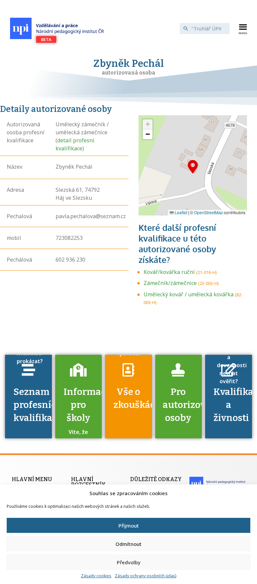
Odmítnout (128, 544)
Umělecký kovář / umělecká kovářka (189, 294)
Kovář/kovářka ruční (169, 272)
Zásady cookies (96, 576)
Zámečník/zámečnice (170, 283)
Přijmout (128, 525)
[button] (242, 28)
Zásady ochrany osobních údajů (145, 576)
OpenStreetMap (208, 212)
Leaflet (180, 212)
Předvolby (129, 562)
